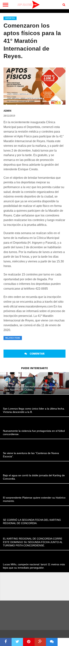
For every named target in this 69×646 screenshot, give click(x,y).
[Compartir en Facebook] (6, 642)
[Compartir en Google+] (40, 642)
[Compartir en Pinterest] (29, 642)
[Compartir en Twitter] (17, 642)
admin (7, 110)
